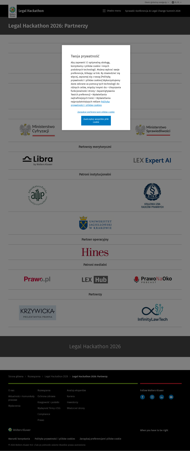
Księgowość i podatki (48, 402)
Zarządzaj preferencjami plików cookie (96, 112)
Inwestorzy (72, 402)
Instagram (152, 397)
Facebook (142, 397)
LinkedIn (161, 397)
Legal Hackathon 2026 (56, 376)
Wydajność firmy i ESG (49, 408)
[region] (96, 87)
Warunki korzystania (19, 438)
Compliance (44, 414)
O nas (11, 390)
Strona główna (15, 376)
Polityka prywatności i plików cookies (55, 438)
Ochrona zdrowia (46, 396)
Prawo (41, 420)
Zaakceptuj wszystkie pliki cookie (96, 120)
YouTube (171, 397)
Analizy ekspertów (76, 390)
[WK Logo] (19, 429)
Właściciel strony (76, 408)
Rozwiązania (34, 376)
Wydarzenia (14, 405)
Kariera (71, 396)
